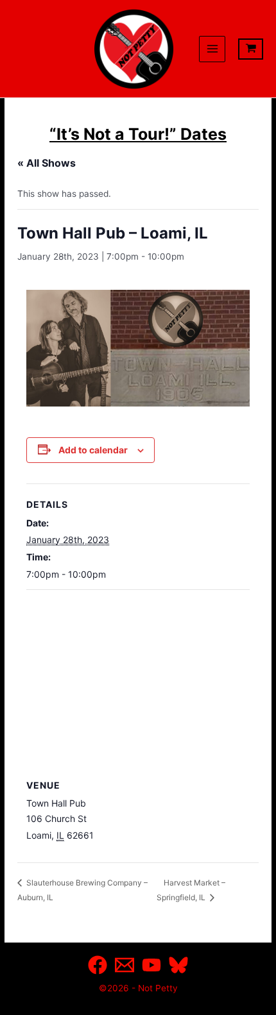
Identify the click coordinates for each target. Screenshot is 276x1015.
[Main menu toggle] (212, 49)
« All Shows (46, 162)
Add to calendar (93, 449)
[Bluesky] (178, 965)
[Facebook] (97, 965)
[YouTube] (151, 965)
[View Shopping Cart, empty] (250, 49)
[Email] (124, 965)
